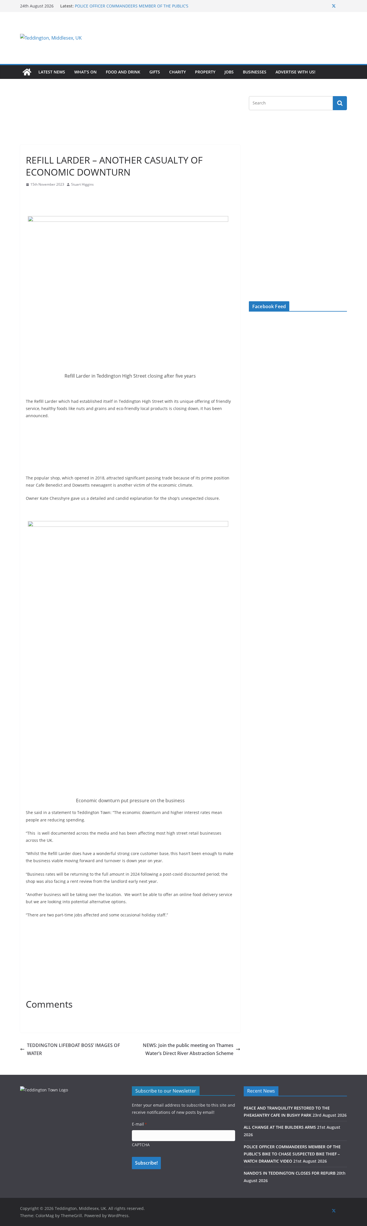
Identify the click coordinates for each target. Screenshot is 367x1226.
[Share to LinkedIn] (51, 195)
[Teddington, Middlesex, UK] (27, 72)
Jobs (229, 72)
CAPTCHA (141, 1144)
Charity (177, 72)
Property (205, 72)
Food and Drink (123, 72)
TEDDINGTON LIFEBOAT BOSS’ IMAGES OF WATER (73, 1049)
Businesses (254, 72)
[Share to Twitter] (40, 195)
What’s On (85, 72)
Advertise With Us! (295, 72)
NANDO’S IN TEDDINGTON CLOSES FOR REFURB (289, 1173)
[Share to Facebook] (30, 195)
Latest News (51, 72)
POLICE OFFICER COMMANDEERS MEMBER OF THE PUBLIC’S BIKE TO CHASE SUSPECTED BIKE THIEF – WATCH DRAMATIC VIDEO (292, 1154)
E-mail (139, 1124)
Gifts (154, 72)
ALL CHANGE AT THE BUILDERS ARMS (280, 1127)
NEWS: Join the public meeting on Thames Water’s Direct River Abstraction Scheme (188, 1049)
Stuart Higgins (82, 184)
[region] (254, 38)
